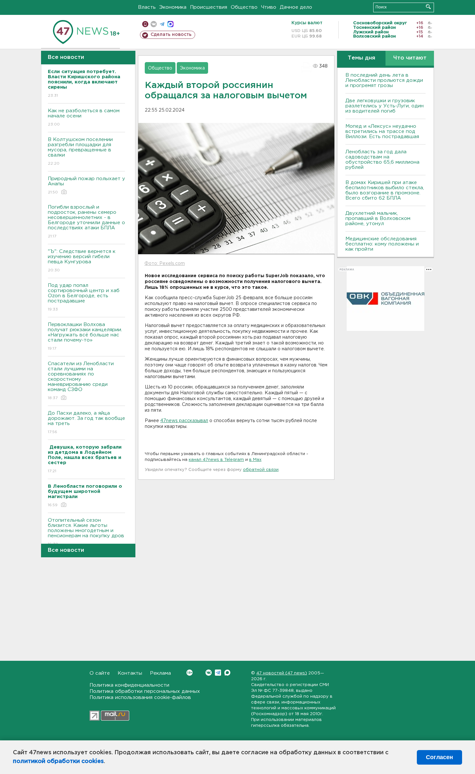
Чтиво (268, 7)
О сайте (100, 673)
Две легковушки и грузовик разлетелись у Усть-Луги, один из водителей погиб (384, 106)
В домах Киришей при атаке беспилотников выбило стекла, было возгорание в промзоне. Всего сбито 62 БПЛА (384, 190)
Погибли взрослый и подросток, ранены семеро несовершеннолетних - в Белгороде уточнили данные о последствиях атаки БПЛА (86, 221)
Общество (244, 7)
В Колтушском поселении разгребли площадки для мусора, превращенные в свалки (80, 151)
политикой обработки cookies (58, 761)
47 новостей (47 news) (281, 673)
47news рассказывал (184, 421)
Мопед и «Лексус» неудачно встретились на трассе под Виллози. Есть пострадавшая (382, 131)
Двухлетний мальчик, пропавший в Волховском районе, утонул (377, 218)
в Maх (255, 460)
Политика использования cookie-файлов (140, 697)
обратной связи (261, 470)
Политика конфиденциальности (129, 685)
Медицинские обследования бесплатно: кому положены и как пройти (382, 244)
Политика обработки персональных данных (145, 691)
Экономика (172, 7)
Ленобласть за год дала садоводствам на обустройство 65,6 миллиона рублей (382, 159)
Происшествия (208, 7)
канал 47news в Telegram (216, 460)
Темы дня (361, 58)
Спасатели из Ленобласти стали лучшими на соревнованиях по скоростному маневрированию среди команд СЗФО (81, 381)
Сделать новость (171, 35)
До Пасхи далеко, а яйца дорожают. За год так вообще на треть (86, 422)
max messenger (170, 24)
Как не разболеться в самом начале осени (84, 117)
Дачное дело (296, 7)
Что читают (410, 58)
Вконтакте (209, 673)
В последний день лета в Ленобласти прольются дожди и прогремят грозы (384, 80)
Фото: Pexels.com (164, 264)
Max (227, 673)
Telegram (218, 673)
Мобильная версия (145, 24)
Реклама (160, 673)
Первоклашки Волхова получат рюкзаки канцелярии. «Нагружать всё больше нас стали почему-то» (85, 336)
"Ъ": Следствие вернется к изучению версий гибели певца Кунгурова (81, 260)
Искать (428, 6)
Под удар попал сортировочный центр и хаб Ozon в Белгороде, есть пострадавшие (84, 297)
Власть (147, 7)
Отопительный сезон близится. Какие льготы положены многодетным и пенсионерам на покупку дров (86, 532)
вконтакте (154, 24)
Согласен (439, 757)
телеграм (162, 24)
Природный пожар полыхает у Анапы (86, 185)
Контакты (130, 673)
